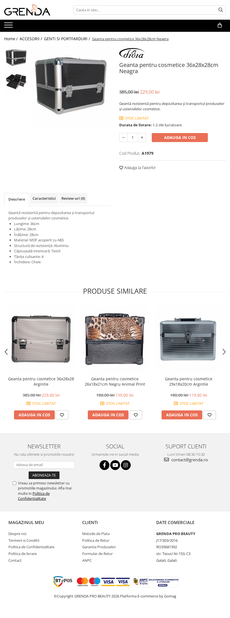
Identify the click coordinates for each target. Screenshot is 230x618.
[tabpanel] (71, 86)
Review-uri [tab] (73, 198)
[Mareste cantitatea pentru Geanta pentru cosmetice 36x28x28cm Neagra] (142, 137)
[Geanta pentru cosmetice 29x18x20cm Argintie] (189, 339)
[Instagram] (126, 465)
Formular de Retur (97, 553)
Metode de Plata (96, 533)
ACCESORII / (31, 38)
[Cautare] (221, 10)
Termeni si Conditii (23, 540)
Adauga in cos (180, 137)
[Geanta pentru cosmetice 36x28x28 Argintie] (41, 339)
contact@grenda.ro (189, 459)
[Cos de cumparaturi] (220, 25)
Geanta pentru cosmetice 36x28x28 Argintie (41, 381)
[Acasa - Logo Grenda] (32, 9)
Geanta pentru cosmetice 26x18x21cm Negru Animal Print (115, 381)
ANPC (87, 560)
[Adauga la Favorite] (62, 414)
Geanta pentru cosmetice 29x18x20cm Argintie (188, 381)
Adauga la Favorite (139, 167)
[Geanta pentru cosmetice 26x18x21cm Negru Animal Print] (115, 339)
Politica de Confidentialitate (34, 496)
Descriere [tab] (16, 199)
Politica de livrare (22, 553)
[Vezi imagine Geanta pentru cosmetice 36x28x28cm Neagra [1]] (16, 81)
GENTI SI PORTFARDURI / (67, 38)
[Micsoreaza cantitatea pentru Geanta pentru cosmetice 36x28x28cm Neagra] (123, 137)
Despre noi (17, 533)
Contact (15, 560)
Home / (11, 38)
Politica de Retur (95, 540)
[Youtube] (115, 465)
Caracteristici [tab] (44, 198)
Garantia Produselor (99, 546)
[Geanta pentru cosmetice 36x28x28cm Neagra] (71, 86)
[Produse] (9, 27)
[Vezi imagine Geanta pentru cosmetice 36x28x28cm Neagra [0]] (16, 57)
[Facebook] (104, 465)
